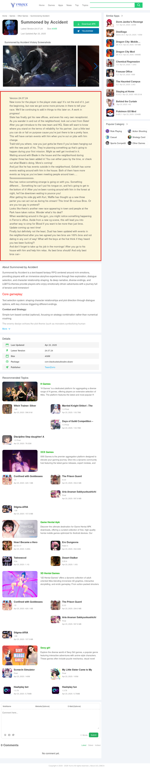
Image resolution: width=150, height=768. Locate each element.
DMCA (101, 765)
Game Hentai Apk (50, 522)
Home (4, 16)
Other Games (23, 16)
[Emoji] (5, 735)
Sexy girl (45, 647)
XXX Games (47, 452)
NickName (7, 706)
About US (94, 765)
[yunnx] (19, 5)
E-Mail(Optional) (74, 706)
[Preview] (13, 735)
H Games (45, 383)
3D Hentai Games (50, 573)
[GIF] (9, 735)
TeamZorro (50, 367)
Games (12, 16)
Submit (93, 735)
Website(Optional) (42, 706)
